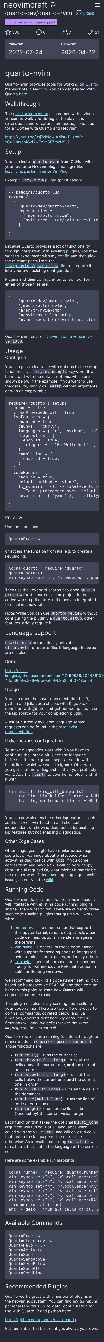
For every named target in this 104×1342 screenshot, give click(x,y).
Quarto (91, 84)
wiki (49, 879)
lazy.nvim (13, 171)
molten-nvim (26, 927)
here (23, 93)
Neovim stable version (65, 336)
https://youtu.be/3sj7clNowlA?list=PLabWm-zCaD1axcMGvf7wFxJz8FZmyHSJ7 (45, 139)
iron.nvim (23, 961)
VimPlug (59, 171)
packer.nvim (35, 171)
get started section (30, 113)
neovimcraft (26, 4)
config (63, 255)
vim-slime (23, 947)
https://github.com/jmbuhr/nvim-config (40, 1319)
